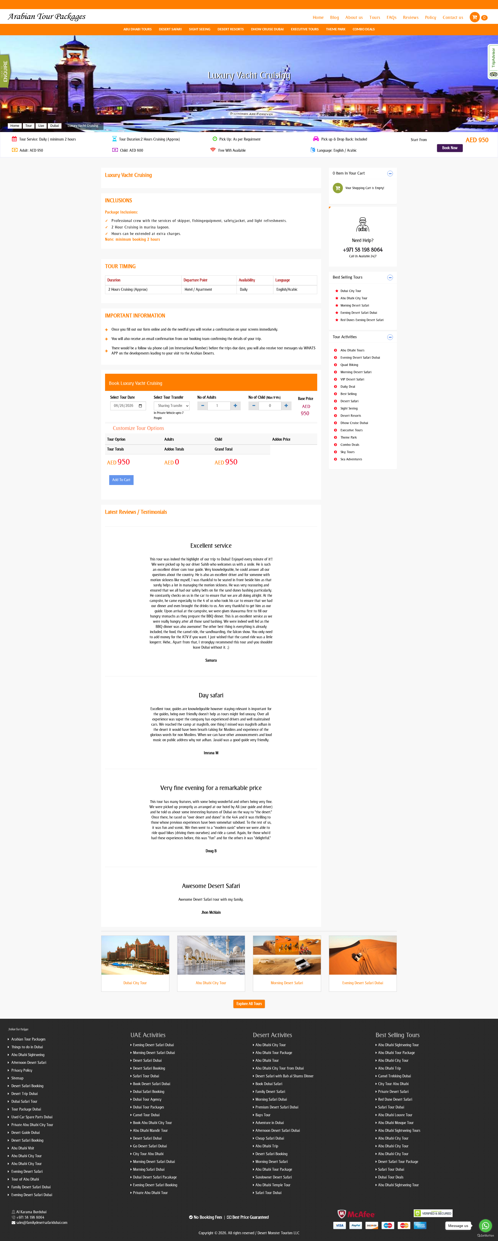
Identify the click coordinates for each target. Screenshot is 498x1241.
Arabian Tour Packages (27, 1039)
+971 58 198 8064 (363, 250)
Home (319, 17)
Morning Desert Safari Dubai (154, 1053)
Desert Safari (170, 29)
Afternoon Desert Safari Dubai (277, 1130)
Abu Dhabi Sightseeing (27, 1055)
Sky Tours (347, 452)
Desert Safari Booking (26, 1086)
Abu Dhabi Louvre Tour (395, 1115)
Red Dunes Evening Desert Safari (362, 320)
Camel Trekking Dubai (394, 1076)
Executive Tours (305, 29)
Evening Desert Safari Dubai (358, 313)
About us (354, 17)
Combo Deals (364, 29)
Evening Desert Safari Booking (155, 1185)
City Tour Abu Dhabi (148, 1154)
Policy (431, 17)
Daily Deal (347, 387)
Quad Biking (349, 365)
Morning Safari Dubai (148, 1169)
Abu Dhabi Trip (266, 1146)
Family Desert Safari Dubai (30, 1187)
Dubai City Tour (350, 291)
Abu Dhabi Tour (267, 1060)
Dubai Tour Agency (147, 1099)
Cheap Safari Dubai (269, 1138)
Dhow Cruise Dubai (267, 29)
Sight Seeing (199, 29)
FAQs (392, 17)
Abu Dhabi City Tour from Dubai (279, 1068)
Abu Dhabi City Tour (353, 298)
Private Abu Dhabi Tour (150, 1193)
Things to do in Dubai (26, 1047)
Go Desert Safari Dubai (150, 1146)
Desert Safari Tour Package (398, 1162)
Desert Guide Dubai (25, 1133)
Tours (375, 17)
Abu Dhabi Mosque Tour (396, 1123)
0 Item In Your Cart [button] (349, 173)
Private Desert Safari (393, 1092)
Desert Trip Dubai (24, 1094)
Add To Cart (121, 480)
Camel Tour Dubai (146, 1115)
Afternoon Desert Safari (28, 1062)
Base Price (305, 399)
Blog (335, 17)
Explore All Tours (249, 1004)
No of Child (264, 397)
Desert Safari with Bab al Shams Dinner (284, 1076)
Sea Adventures (351, 459)
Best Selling (348, 394)
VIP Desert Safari (352, 379)
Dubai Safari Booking (148, 1092)
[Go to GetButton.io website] (485, 1235)
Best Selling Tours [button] (347, 277)
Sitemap (17, 1078)
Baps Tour (263, 1115)
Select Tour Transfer (168, 397)
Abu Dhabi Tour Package (273, 1053)
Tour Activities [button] (345, 337)
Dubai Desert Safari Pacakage (155, 1177)
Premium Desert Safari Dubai (276, 1107)
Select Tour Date (122, 397)
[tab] (363, 173)
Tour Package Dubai (25, 1109)
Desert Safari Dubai (147, 1060)
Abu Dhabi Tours (137, 29)
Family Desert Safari (270, 1092)
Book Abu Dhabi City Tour (152, 1123)
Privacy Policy (21, 1070)
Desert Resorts (231, 29)
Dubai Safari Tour (23, 1101)
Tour (28, 126)
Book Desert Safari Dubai (151, 1084)
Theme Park (335, 29)
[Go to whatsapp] (485, 1225)
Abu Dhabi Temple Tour (272, 1185)
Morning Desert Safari (354, 305)
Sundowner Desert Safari (273, 1177)
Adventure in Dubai (269, 1123)
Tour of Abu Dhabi (24, 1179)
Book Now (450, 148)
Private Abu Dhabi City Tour (31, 1125)
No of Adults (206, 397)
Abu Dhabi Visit (22, 1148)
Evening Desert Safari (26, 1171)
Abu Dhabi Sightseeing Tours (399, 1130)
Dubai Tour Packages (148, 1107)
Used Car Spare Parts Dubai (31, 1117)
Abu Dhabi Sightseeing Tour (398, 1045)
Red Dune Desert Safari (395, 1099)
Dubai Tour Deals (390, 1177)
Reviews (411, 17)
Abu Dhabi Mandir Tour (150, 1130)
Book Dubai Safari (268, 1084)
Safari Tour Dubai (146, 1076)
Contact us (454, 17)
